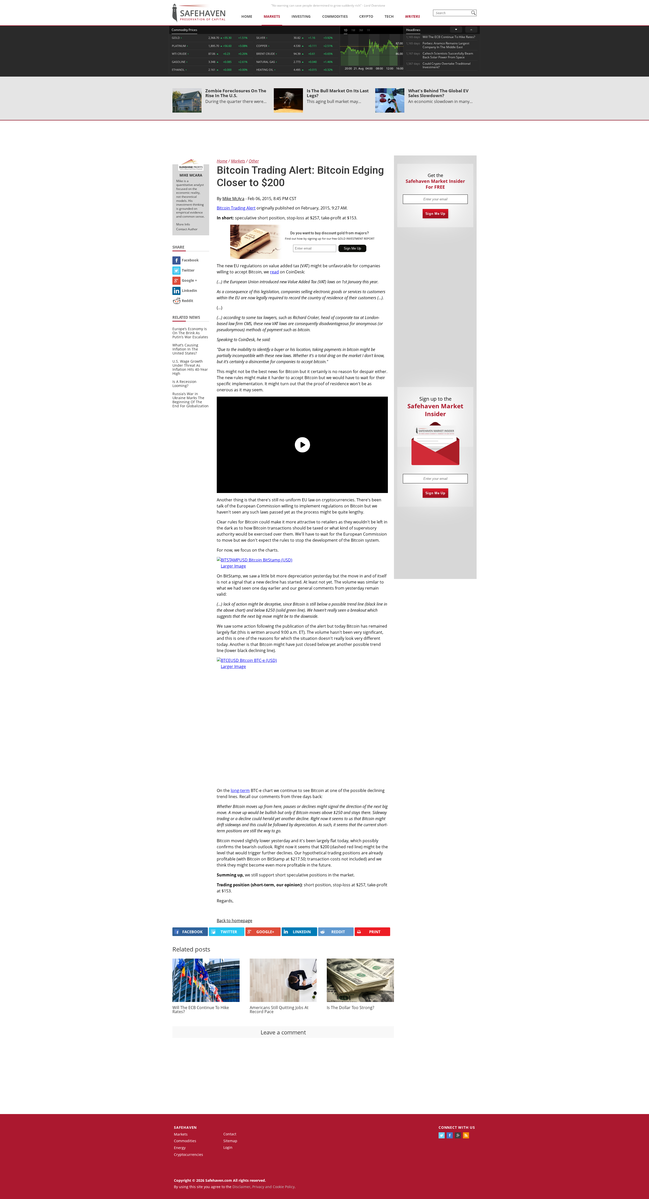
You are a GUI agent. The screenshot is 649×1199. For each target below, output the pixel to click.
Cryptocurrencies (188, 1154)
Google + (189, 280)
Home (246, 16)
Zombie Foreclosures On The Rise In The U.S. (235, 93)
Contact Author (186, 229)
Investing (301, 16)
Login (227, 1147)
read (274, 272)
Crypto (366, 16)
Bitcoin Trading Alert (236, 208)
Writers (412, 16)
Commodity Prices (184, 30)
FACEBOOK (192, 931)
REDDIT (338, 931)
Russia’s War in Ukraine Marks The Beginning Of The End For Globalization (190, 399)
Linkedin (189, 290)
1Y (368, 30)
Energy (180, 1147)
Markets (272, 16)
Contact (229, 1134)
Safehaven (185, 1127)
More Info (183, 224)
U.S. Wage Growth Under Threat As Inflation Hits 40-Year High (190, 367)
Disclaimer (241, 1186)
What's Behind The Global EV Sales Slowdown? (438, 93)
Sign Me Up (435, 214)
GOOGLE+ (265, 931)
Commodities (335, 16)
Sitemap (230, 1140)
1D (345, 30)
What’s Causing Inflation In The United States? (185, 349)
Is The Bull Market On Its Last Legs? (338, 93)
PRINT (375, 931)
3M (361, 30)
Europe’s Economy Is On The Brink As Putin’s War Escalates (190, 332)
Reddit (187, 300)
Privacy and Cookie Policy (273, 1186)
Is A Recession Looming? (184, 383)
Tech (389, 16)
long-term (240, 790)
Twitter (188, 270)
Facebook (190, 260)
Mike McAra (233, 198)
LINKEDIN (302, 931)
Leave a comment (283, 1032)
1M (353, 30)
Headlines (413, 30)
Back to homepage (234, 920)
